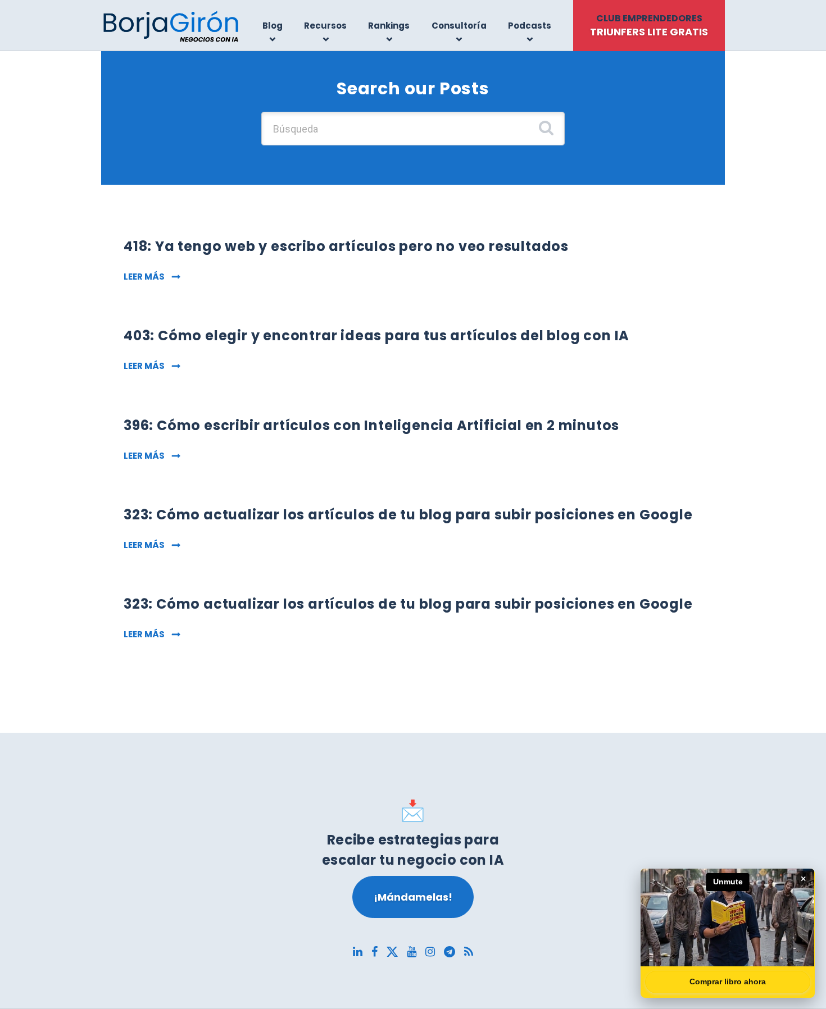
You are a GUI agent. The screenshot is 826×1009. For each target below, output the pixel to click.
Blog (272, 25)
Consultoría (459, 25)
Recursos (325, 25)
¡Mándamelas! (413, 897)
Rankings (389, 25)
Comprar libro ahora (727, 981)
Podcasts (529, 25)
